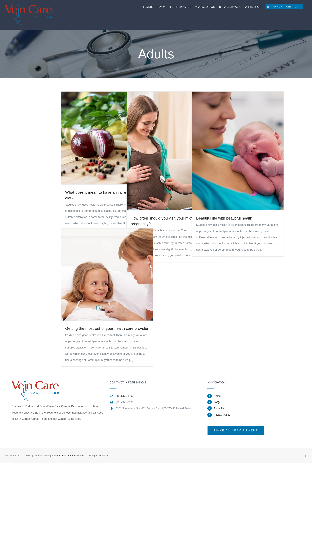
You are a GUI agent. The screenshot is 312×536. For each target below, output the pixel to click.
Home (217, 396)
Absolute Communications (70, 455)
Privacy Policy (222, 414)
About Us (219, 408)
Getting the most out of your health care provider (106, 328)
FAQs (217, 402)
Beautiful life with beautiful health (224, 218)
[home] (35, 384)
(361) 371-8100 (124, 396)
